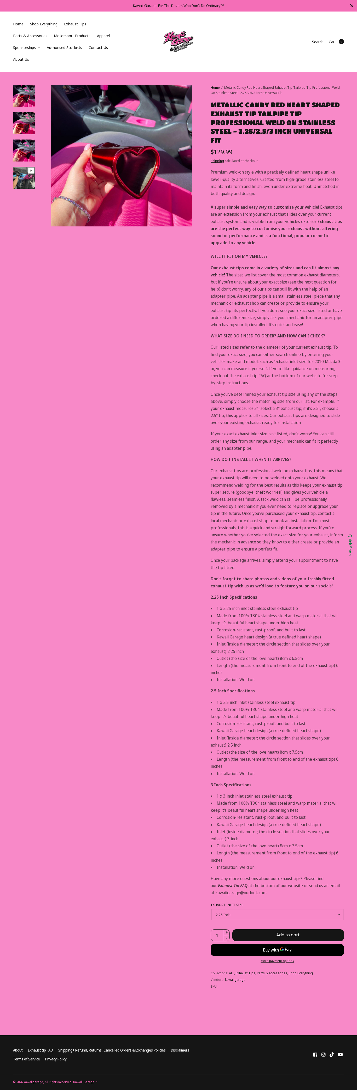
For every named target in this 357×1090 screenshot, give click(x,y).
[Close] (352, 6)
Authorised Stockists (64, 47)
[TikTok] (332, 1054)
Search (318, 41)
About (18, 1050)
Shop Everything (43, 23)
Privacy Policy (56, 1058)
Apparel (103, 35)
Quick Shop (350, 545)
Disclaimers (180, 1050)
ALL (231, 973)
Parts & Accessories (30, 35)
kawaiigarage (235, 979)
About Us (21, 59)
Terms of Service (26, 1058)
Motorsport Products (72, 35)
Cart (332, 41)
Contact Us (98, 47)
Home (18, 23)
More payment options (277, 961)
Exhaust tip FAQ (40, 1050)
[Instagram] (323, 1054)
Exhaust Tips (75, 23)
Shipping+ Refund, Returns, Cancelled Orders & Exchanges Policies (112, 1050)
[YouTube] (340, 1054)
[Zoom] (121, 155)
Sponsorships (24, 47)
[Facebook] (315, 1054)
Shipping (217, 160)
